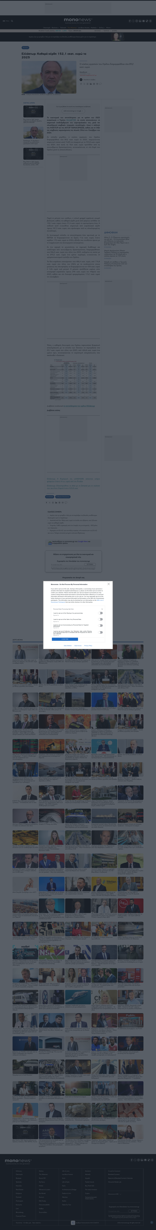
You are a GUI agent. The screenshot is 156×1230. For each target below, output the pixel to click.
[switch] (100, 613)
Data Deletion (68, 645)
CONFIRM (65, 639)
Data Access (78, 645)
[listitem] (78, 609)
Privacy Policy (88, 645)
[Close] (109, 584)
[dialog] (78, 615)
